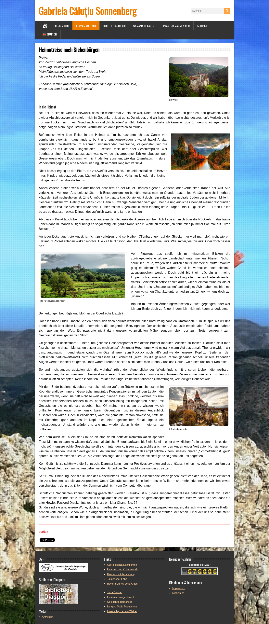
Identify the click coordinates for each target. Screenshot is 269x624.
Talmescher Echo (117, 578)
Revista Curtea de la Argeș (122, 583)
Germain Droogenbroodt (120, 597)
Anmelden (47, 616)
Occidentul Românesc (119, 601)
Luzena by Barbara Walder (122, 611)
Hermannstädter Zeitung (120, 574)
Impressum (178, 588)
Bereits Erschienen (114, 25)
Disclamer (178, 592)
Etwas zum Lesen (86, 25)
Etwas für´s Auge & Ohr (176, 25)
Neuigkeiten (62, 25)
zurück (43, 531)
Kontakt (202, 25)
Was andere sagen (143, 25)
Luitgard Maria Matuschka (122, 606)
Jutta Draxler (114, 592)
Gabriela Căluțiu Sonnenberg (88, 11)
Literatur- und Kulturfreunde (122, 569)
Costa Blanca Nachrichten (122, 564)
